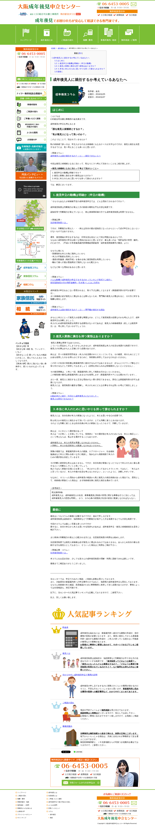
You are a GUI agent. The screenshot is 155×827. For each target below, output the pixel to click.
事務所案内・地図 (108, 34)
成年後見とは (46, 34)
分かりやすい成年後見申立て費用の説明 (79, 675)
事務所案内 (67, 726)
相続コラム (31, 284)
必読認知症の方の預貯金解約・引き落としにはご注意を (75, 283)
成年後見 (53, 814)
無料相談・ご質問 (129, 34)
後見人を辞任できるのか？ (62, 399)
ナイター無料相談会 (31, 95)
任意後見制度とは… (59, 553)
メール (133, 4)
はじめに (59, 61)
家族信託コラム (31, 276)
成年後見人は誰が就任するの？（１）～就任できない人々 (75, 156)
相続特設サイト (31, 310)
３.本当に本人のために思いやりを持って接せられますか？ (79, 69)
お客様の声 (31, 139)
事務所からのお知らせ (24, 808)
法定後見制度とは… (59, 223)
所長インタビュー (54, 808)
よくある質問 (31, 132)
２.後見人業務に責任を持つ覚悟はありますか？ (75, 66)
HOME (53, 48)
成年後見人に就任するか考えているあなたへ (70, 58)
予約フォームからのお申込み (81, 783)
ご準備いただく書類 (31, 118)
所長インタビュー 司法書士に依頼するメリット (31, 176)
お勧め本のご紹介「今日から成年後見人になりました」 (74, 396)
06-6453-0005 (113, 3)
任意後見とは (52, 796)
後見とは (66, 653)
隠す (80, 53)
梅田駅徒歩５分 (72, 14)
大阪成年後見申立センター (50, 5)
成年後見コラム (31, 267)
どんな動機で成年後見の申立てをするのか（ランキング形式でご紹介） (81, 280)
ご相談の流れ (67, 34)
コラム (50, 811)
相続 (51, 818)
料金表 (65, 627)
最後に (58, 72)
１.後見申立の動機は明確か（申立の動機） (73, 63)
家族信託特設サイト (31, 299)
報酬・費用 (87, 34)
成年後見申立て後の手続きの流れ (31, 125)
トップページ (26, 34)
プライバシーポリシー (24, 814)
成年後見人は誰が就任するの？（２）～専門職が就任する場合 (77, 310)
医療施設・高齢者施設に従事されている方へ (31, 147)
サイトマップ (21, 818)
